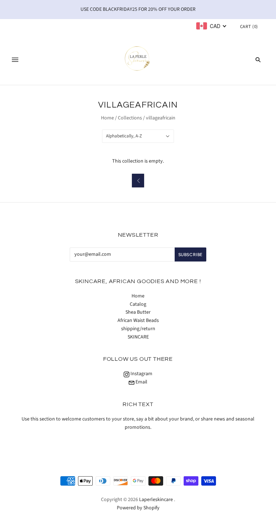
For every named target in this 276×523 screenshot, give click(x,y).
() (249, 26)
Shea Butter (138, 312)
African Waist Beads (138, 320)
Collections (130, 118)
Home (107, 118)
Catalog (138, 304)
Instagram (140, 373)
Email (140, 382)
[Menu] (15, 59)
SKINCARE (138, 337)
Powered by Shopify (138, 507)
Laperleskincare (156, 499)
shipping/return (138, 328)
